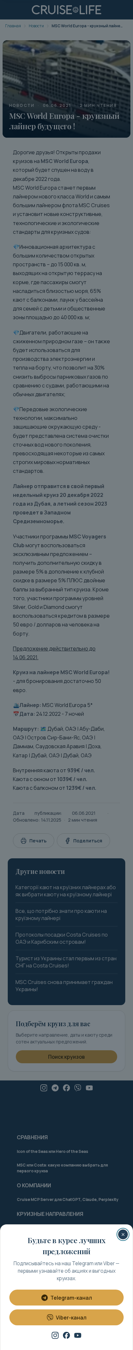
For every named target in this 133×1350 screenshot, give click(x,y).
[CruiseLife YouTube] (77, 1335)
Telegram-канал (71, 1297)
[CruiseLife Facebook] (66, 1335)
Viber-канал (71, 1317)
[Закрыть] (123, 1234)
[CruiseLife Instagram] (55, 1335)
